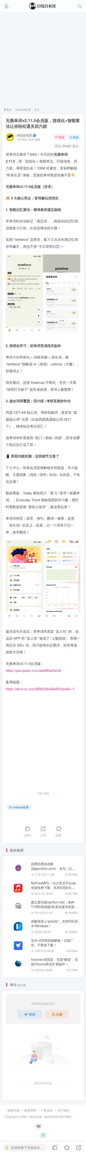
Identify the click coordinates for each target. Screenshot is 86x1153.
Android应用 (23, 109)
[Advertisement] (43, 60)
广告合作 (47, 1110)
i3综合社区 (24, 135)
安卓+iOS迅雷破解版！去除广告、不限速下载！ (52, 942)
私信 (75, 137)
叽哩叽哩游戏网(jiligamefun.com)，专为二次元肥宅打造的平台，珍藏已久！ (53, 868)
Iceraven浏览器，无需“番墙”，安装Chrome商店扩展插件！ (54, 961)
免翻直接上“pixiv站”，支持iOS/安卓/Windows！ (54, 923)
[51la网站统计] (43, 1134)
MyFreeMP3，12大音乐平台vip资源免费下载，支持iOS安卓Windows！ (53, 887)
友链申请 (13, 1110)
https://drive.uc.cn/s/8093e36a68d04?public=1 (40, 688)
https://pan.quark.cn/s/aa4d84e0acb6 (33, 670)
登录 (32, 1014)
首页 (9, 109)
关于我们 (63, 1110)
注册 (59, 1014)
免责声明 (30, 1110)
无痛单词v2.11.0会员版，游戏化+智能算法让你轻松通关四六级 (43, 123)
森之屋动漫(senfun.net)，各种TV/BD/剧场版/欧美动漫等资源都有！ (54, 906)
